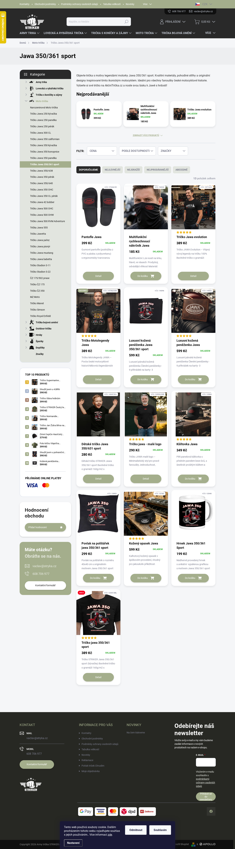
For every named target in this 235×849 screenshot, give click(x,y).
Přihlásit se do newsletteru (206, 796)
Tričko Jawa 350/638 (41, 170)
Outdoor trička (43, 328)
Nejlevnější (112, 169)
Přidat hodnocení (37, 527)
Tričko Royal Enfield (40, 316)
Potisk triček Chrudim (93, 765)
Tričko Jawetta (38, 233)
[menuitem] (30, 33)
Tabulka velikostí (112, 4)
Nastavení (73, 843)
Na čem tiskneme (136, 732)
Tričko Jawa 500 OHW (42, 214)
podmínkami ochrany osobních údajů (205, 783)
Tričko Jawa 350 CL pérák (44, 196)
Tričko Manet (37, 303)
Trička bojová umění (47, 322)
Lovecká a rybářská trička (49, 88)
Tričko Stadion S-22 (40, 271)
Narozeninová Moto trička (44, 107)
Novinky (130, 4)
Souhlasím (160, 830)
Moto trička (42, 101)
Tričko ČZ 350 (37, 290)
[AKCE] (98, 614)
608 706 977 (41, 574)
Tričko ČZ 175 (37, 284)
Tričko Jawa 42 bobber (42, 202)
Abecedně (181, 169)
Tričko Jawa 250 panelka (43, 120)
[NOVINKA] (98, 312)
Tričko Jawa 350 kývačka (43, 145)
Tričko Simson (37, 309)
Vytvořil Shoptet (180, 844)
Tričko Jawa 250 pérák (42, 126)
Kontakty (24, 4)
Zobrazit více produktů (146, 135)
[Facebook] (211, 811)
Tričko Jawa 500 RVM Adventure (47, 221)
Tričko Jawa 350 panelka (43, 158)
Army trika (41, 82)
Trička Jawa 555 (39, 227)
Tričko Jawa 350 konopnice (44, 151)
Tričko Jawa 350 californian (45, 139)
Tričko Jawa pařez (40, 240)
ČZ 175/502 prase (39, 278)
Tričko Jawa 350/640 (41, 183)
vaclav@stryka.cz (44, 566)
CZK (204, 4)
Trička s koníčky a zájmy (49, 94)
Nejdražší (133, 169)
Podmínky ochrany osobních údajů (79, 4)
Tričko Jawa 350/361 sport (44, 164)
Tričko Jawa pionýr (40, 246)
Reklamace (87, 760)
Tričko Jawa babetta (41, 259)
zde (110, 834)
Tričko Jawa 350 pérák (42, 177)
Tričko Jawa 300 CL (40, 132)
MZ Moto (35, 297)
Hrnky (39, 335)
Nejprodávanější (158, 169)
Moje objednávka (91, 771)
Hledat (126, 21)
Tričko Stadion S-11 (40, 265)
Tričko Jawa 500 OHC (41, 208)
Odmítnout (135, 830)
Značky (40, 354)
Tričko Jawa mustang (41, 252)
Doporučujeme (88, 169)
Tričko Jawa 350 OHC (41, 189)
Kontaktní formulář (45, 585)
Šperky (39, 341)
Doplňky (40, 347)
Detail (98, 276)
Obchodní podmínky (45, 4)
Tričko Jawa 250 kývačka (43, 113)
